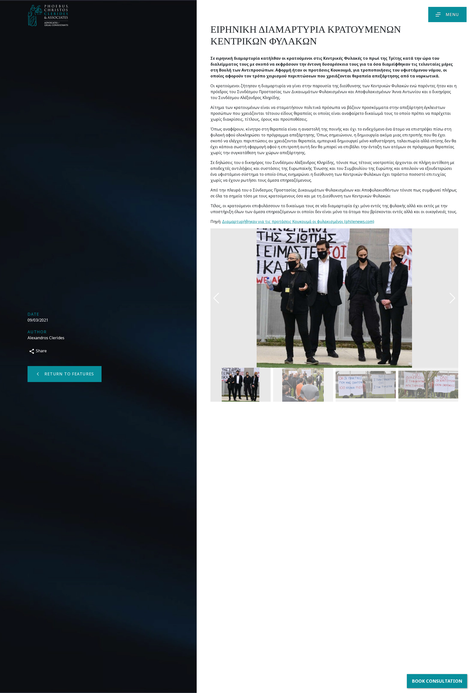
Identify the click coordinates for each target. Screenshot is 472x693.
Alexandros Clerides (46, 337)
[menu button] (438, 14)
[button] (452, 298)
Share (41, 351)
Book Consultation (437, 681)
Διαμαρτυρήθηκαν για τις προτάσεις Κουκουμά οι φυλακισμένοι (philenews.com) (298, 221)
